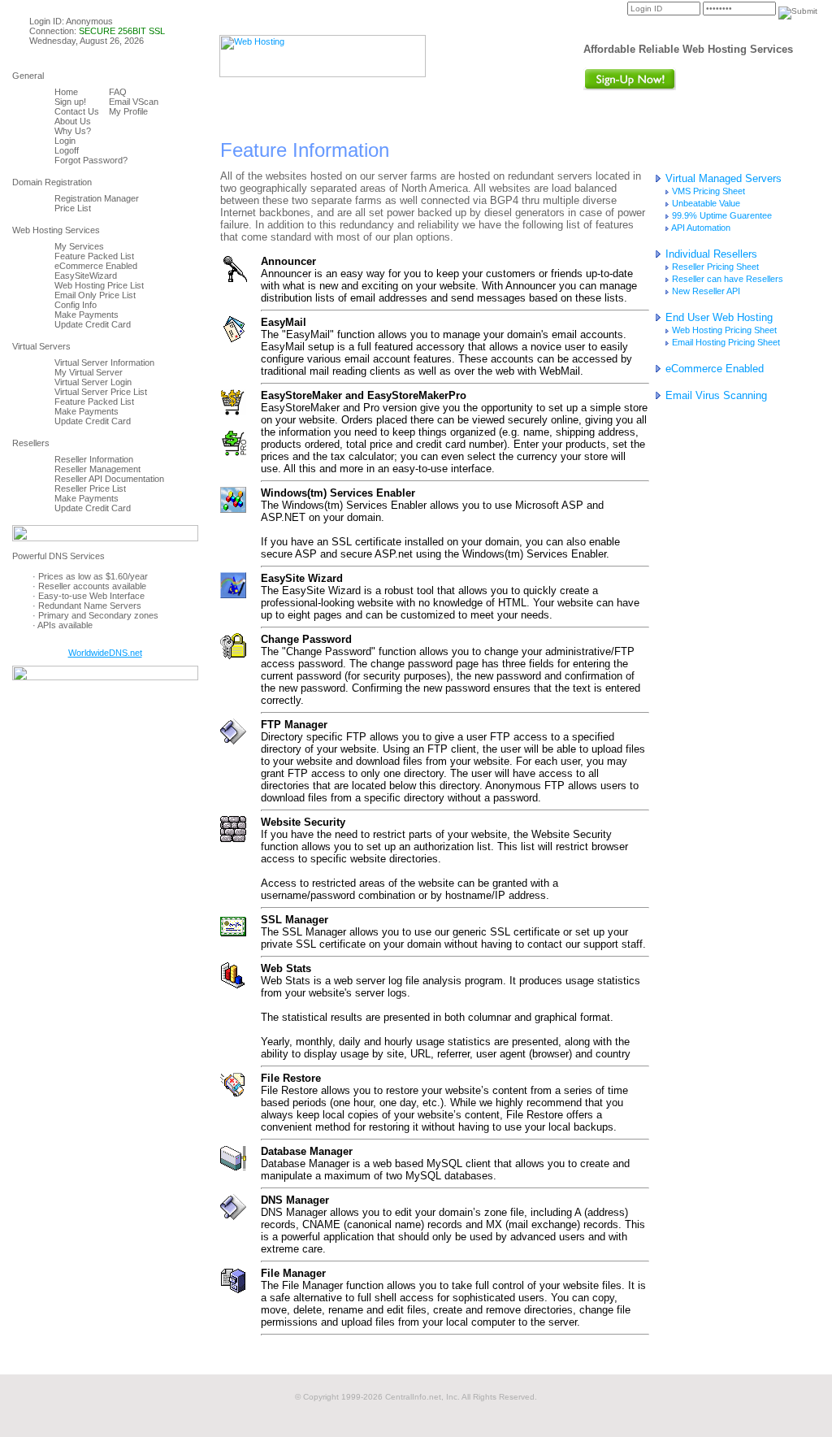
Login (65, 140)
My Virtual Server (88, 372)
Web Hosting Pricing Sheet (723, 330)
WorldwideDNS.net (105, 653)
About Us (72, 121)
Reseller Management (97, 469)
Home (66, 92)
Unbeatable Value (705, 203)
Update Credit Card (92, 324)
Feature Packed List (94, 256)
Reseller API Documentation (109, 479)
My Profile (128, 111)
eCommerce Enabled (95, 266)
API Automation (700, 227)
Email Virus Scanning (714, 395)
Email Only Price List (95, 295)
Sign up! (70, 101)
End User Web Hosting (717, 317)
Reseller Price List (90, 488)
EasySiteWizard (85, 275)
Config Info (75, 305)
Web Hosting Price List (99, 285)
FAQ (118, 92)
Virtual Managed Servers (722, 178)
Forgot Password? (91, 160)
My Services (79, 246)
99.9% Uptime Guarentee (721, 215)
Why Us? (72, 131)
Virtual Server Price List (100, 392)
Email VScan (133, 101)
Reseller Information (93, 459)
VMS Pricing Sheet (707, 191)
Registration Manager (96, 198)
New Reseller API (705, 291)
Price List (72, 208)
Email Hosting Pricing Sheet (725, 342)
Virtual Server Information (104, 362)
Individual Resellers (709, 254)
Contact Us (76, 111)
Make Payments (86, 314)
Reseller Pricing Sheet (714, 266)
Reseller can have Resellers (726, 279)
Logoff (66, 150)
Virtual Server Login (93, 382)
